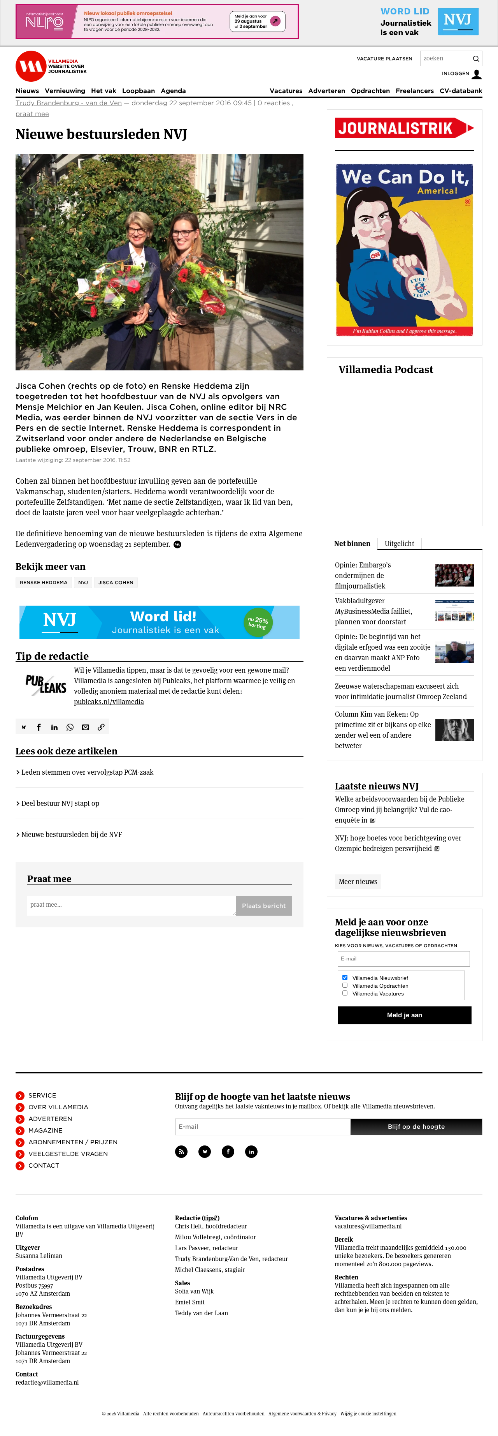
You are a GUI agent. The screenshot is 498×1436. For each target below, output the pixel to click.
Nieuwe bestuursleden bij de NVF (71, 834)
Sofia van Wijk (194, 1291)
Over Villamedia (58, 1107)
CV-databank (461, 91)
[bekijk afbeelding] (159, 262)
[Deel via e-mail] (85, 726)
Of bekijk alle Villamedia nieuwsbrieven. (379, 1106)
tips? (210, 1218)
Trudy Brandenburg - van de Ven (69, 103)
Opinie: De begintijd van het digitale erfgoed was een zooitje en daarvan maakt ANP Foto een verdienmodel (383, 652)
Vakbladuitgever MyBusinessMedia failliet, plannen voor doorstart (373, 611)
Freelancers (415, 91)
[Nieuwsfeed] (181, 1151)
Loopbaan (138, 91)
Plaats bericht (264, 905)
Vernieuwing (65, 91)
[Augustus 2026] (404, 128)
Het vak (103, 91)
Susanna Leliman (39, 1256)
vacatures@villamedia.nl (368, 1226)
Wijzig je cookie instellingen (368, 1414)
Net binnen (352, 543)
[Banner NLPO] (157, 21)
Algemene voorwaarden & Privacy (302, 1414)
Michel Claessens (198, 1270)
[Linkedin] (251, 1151)
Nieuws (27, 91)
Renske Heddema (44, 582)
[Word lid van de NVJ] (411, 21)
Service (42, 1095)
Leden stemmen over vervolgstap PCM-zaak (87, 772)
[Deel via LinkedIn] (54, 726)
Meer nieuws (358, 881)
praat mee (32, 114)
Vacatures (286, 91)
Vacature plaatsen (384, 59)
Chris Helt (188, 1226)
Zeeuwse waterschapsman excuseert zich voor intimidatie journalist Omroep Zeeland (401, 691)
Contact (43, 1165)
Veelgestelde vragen (68, 1154)
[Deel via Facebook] (39, 726)
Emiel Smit (190, 1302)
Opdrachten (370, 91)
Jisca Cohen (115, 582)
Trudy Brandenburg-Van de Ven (217, 1259)
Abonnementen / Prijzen (72, 1142)
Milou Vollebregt (198, 1237)
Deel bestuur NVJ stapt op (60, 803)
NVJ (83, 582)
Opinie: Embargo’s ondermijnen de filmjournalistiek (363, 575)
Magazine (45, 1130)
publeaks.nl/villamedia (109, 701)
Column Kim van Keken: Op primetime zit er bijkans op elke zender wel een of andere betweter (383, 730)
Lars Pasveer (192, 1248)
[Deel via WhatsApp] (70, 726)
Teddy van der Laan (201, 1313)
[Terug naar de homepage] (51, 66)
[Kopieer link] (101, 726)
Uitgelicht (399, 543)
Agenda (173, 91)
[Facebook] (228, 1151)
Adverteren (326, 91)
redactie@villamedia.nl (47, 1382)
